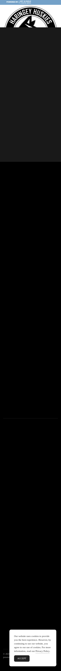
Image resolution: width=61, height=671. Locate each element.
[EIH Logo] (30, 612)
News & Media (10, 533)
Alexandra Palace (18, 504)
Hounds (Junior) (18, 499)
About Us (8, 524)
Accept (21, 658)
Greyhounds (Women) (21, 495)
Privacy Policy (43, 651)
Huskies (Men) (17, 491)
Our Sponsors (10, 528)
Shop (5, 537)
